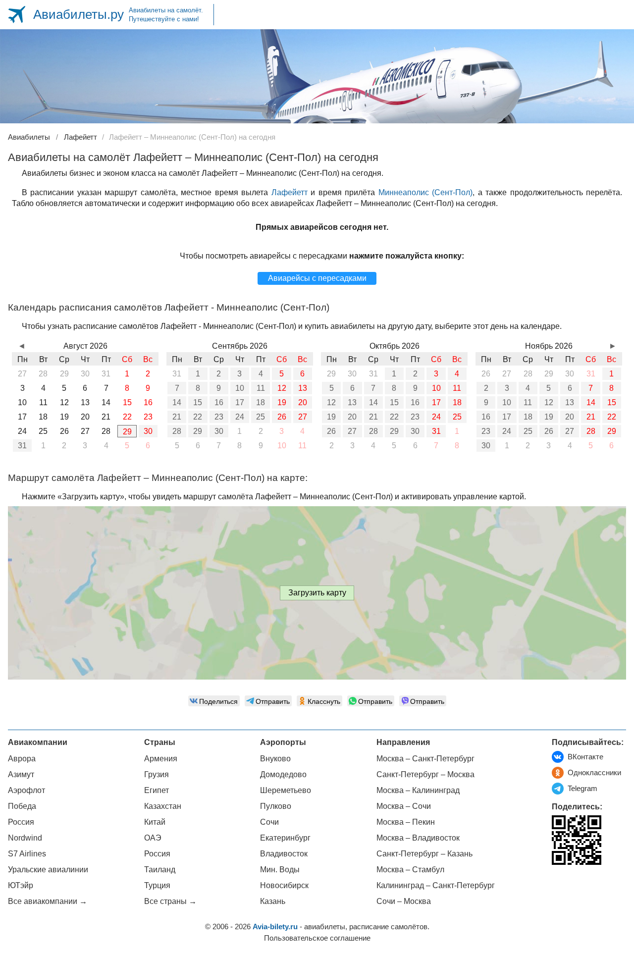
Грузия (156, 774)
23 (218, 417)
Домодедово (283, 774)
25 (260, 417)
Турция (157, 885)
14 (176, 402)
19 (281, 402)
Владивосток (284, 853)
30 (148, 431)
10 (239, 388)
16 (218, 402)
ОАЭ (152, 838)
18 (260, 402)
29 (127, 431)
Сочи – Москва (403, 901)
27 (302, 417)
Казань (272, 901)
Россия (21, 822)
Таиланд (159, 869)
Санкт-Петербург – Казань (424, 853)
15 (197, 402)
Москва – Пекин (405, 822)
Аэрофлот (26, 790)
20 (302, 402)
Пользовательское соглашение (317, 938)
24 (239, 417)
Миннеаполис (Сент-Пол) (425, 192)
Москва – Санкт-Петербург (425, 758)
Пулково (275, 806)
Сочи (269, 822)
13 (302, 388)
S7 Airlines (27, 853)
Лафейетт (289, 192)
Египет (156, 790)
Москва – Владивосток (418, 838)
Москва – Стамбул (410, 869)
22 (197, 417)
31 (22, 445)
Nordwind (25, 838)
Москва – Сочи (403, 806)
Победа (22, 806)
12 (281, 388)
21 (176, 417)
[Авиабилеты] (16, 14)
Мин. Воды (280, 869)
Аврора (22, 758)
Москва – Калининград (418, 790)
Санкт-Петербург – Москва (425, 774)
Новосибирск (284, 885)
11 (261, 388)
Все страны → (170, 901)
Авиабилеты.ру (78, 14)
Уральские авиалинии (48, 869)
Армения (160, 758)
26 (281, 417)
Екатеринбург (285, 838)
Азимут (21, 774)
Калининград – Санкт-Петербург (435, 885)
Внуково (275, 758)
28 (176, 431)
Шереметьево (285, 790)
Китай (154, 822)
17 (239, 402)
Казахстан (162, 806)
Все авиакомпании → (47, 901)
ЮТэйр (20, 885)
